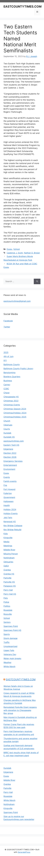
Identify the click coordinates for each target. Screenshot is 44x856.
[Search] (37, 281)
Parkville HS (9, 582)
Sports (7, 634)
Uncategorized (10, 646)
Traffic (7, 642)
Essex (9, 249)
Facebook (8, 321)
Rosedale (8, 610)
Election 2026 (10, 457)
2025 (6, 352)
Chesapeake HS (11, 397)
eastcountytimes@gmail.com (17, 301)
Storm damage (10, 638)
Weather (7, 662)
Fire (5, 485)
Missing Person (11, 554)
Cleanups (8, 425)
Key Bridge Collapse (13, 525)
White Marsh (9, 666)
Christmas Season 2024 (15, 409)
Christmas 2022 (11, 401)
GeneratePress (24, 852)
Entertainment (10, 465)
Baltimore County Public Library (18, 368)
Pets (6, 598)
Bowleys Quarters (12, 376)
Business (8, 380)
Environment (9, 469)
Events (7, 477)
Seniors (7, 622)
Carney (7, 384)
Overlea (7, 570)
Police (6, 602)
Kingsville (8, 537)
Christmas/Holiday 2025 (15, 417)
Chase (7, 393)
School (16, 249)
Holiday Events (11, 513)
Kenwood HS (10, 521)
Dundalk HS (9, 437)
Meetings (8, 546)
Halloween (8, 501)
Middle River (9, 550)
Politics (7, 606)
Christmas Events (12, 405)
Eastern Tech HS (11, 445)
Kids (6, 533)
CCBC (6, 388)
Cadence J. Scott (15, 253)
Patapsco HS (10, 586)
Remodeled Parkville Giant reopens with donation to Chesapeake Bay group (20, 710)
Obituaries (8, 562)
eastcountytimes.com (14, 441)
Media (6, 542)
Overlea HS (9, 574)
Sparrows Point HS (12, 630)
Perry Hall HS (10, 594)
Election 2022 (10, 453)
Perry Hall (8, 590)
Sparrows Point (11, 626)
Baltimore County (12, 364)
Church (7, 421)
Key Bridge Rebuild (12, 529)
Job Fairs (8, 517)
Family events (10, 481)
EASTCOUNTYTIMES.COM (23, 6)
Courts (7, 429)
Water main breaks (12, 658)
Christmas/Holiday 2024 (15, 413)
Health (7, 505)
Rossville (8, 614)
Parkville (7, 578)
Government (9, 497)
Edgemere (8, 449)
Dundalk (7, 433)
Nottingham (9, 558)
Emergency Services (13, 461)
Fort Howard (9, 489)
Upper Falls (9, 650)
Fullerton (8, 493)
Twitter (7, 327)
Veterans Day (10, 654)
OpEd (6, 566)
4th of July (8, 356)
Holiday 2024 (10, 509)
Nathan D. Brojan (32, 253)
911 (5, 360)
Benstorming (9, 372)
